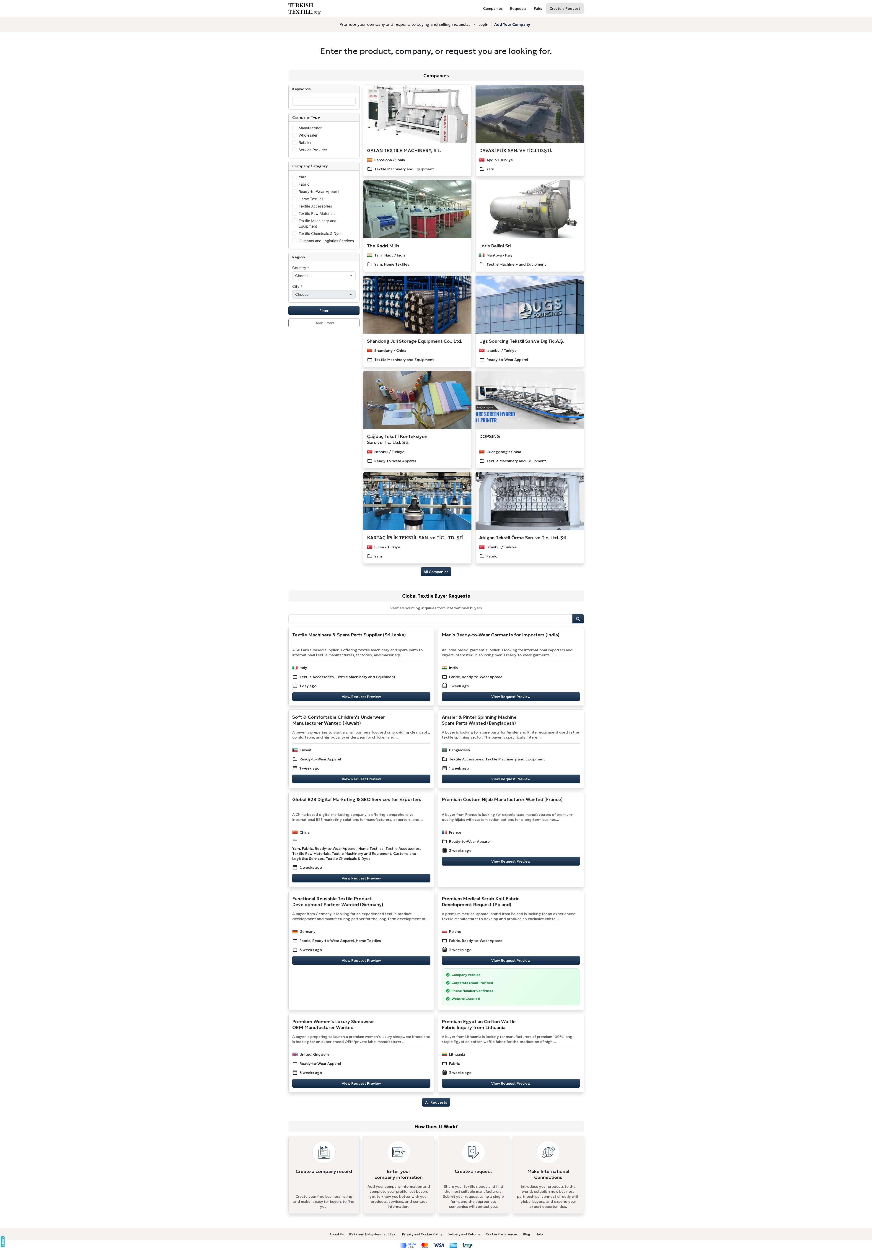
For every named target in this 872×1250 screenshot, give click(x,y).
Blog (526, 1234)
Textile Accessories (315, 206)
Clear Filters (323, 323)
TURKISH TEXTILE (304, 8)
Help (539, 1234)
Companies (436, 76)
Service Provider (313, 150)
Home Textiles (311, 199)
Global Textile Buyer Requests (436, 596)
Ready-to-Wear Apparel (319, 191)
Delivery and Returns (464, 1234)
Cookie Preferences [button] (502, 1234)
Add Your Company (512, 24)
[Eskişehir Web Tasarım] (3, 1241)
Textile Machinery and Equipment (317, 223)
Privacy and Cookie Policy (422, 1234)
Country (300, 267)
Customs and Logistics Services (326, 241)
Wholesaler (308, 135)
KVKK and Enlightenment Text (373, 1234)
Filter (324, 310)
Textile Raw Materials (317, 213)
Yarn (302, 177)
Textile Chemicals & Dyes (320, 233)
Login (483, 24)
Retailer (305, 142)
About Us (336, 1234)
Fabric (304, 184)
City (297, 286)
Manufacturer (310, 128)
